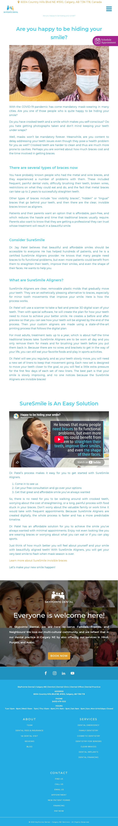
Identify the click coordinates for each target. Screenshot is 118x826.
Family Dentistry (88, 730)
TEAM (30, 725)
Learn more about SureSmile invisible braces (38, 560)
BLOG (30, 747)
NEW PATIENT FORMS (59, 800)
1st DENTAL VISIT (29, 736)
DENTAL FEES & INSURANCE (29, 730)
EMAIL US (59, 789)
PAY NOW (59, 811)
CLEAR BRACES (88, 747)
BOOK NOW (59, 655)
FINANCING (59, 806)
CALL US (59, 784)
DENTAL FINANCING (89, 757)
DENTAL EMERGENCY (88, 725)
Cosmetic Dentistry (88, 736)
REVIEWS (29, 741)
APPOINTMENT (59, 795)
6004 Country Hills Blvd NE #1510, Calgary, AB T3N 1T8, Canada (61, 2)
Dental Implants (88, 752)
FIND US (59, 779)
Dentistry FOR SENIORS (88, 741)
